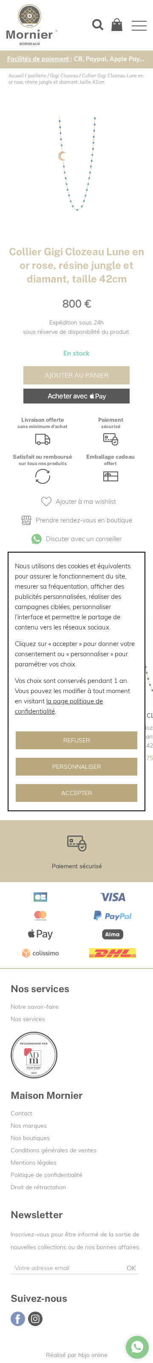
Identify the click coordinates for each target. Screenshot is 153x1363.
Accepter (76, 793)
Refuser (76, 740)
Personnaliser (76, 766)
